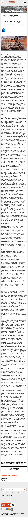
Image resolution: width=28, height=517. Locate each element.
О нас (2, 498)
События (14, 492)
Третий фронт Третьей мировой (9, 475)
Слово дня (20, 492)
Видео (2, 495)
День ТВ (3, 501)
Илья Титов (9, 30)
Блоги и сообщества (6, 492)
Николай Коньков (5, 473)
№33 (8, 505)
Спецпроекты (9, 495)
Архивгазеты (12, 505)
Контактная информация (10, 498)
